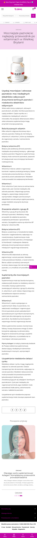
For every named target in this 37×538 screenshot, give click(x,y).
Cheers (17, 22)
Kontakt (8, 527)
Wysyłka (14, 529)
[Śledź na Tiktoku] (24, 410)
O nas (3, 527)
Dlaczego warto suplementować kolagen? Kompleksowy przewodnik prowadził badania (18, 475)
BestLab (28, 22)
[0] (33, 9)
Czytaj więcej (18, 492)
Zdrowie (18, 29)
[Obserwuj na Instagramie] (16, 410)
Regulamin (21, 529)
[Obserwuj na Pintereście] (20, 410)
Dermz (7, 22)
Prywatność (25, 527)
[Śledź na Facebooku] (12, 410)
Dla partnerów (16, 527)
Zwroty (32, 527)
